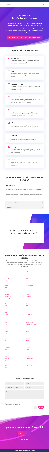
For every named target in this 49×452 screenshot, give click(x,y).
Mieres (27, 310)
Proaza (6, 354)
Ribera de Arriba (8, 363)
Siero (27, 335)
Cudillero (27, 271)
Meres (27, 307)
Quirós (6, 356)
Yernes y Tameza (29, 365)
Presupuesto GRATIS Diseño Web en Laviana (24, 37)
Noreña (6, 326)
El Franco (27, 276)
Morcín (27, 312)
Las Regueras (28, 296)
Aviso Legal (33, 450)
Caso (6, 305)
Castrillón (7, 307)
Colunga (6, 314)
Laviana (27, 298)
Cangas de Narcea (8, 296)
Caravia (6, 301)
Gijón (27, 278)
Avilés (6, 280)
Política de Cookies (26, 450)
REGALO (13, 160)
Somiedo (27, 340)
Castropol (7, 310)
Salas (6, 367)
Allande (6, 271)
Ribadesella (7, 358)
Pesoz (6, 338)
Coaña (6, 312)
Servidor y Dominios (16, 147)
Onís (6, 329)
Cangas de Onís (8, 298)
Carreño (6, 303)
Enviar (41, 407)
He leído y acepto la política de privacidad (14, 402)
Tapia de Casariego (29, 344)
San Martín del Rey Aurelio (31, 324)
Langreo (27, 294)
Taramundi (28, 347)
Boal (6, 287)
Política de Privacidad (18, 450)
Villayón (27, 363)
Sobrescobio (28, 338)
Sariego (27, 333)
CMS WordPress (15, 58)
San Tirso (27, 326)
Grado (27, 283)
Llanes (27, 305)
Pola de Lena (7, 344)
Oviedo (6, 331)
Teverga (27, 349)
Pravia (6, 351)
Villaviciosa (28, 360)
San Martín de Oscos (29, 322)
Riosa (6, 365)
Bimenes (6, 285)
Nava (6, 322)
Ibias (26, 287)
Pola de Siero (7, 347)
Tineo (27, 351)
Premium (13, 110)
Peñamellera (7, 335)
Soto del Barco (28, 342)
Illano (27, 289)
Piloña (6, 340)
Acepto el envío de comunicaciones (13, 404)
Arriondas (7, 278)
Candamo (7, 294)
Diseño (12, 71)
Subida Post (14, 135)
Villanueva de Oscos (29, 358)
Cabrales (6, 289)
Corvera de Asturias (8, 316)
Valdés (27, 354)
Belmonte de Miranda (9, 283)
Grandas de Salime (29, 285)
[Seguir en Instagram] (27, 439)
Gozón (27, 280)
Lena (27, 301)
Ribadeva (6, 360)
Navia (6, 324)
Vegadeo (27, 356)
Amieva (6, 276)
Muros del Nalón (29, 314)
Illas (26, 292)
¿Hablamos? (24, 433)
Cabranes (7, 292)
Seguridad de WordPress (17, 84)
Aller (6, 273)
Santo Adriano (28, 331)
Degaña (27, 273)
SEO (12, 122)
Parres (6, 333)
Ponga (6, 349)
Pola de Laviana (8, 342)
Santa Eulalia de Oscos (30, 329)
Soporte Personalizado (16, 97)
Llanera (27, 303)
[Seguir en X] (22, 439)
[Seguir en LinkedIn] (24, 439)
